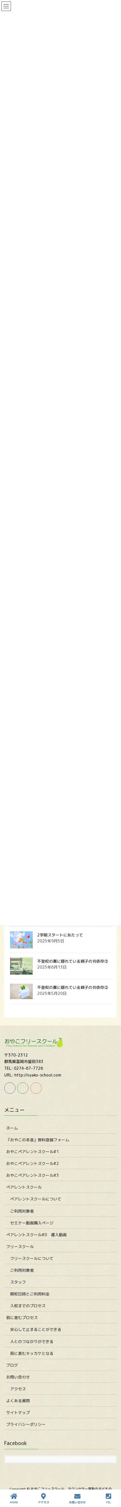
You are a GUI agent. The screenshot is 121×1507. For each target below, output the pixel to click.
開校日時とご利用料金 (30, 1294)
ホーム (12, 1128)
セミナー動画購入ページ (31, 1223)
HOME (14, 1502)
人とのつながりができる (31, 1341)
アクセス (18, 1388)
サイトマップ (18, 1412)
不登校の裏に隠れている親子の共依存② (72, 987)
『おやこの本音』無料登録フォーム (37, 1139)
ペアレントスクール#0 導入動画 (36, 1234)
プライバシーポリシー (26, 1424)
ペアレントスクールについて (35, 1199)
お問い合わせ (18, 1377)
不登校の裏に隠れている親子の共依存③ (72, 961)
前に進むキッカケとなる (31, 1353)
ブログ (12, 1365)
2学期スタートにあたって (60, 935)
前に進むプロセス (22, 1317)
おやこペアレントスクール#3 (32, 1175)
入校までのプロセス (28, 1305)
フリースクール (20, 1246)
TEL (108, 1502)
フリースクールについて (31, 1258)
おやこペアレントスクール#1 (32, 1151)
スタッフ (18, 1282)
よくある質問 (18, 1400)
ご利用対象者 (22, 1211)
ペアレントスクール (24, 1187)
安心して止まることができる (35, 1329)
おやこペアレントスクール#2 (32, 1163)
